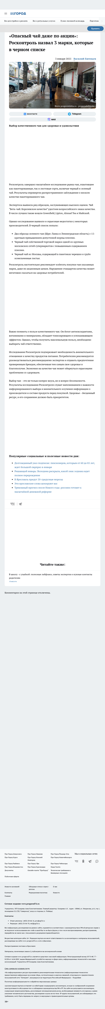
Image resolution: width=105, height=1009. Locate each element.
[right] (102, 21)
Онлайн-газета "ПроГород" (38, 870)
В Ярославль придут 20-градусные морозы (38, 479)
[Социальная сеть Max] (52, 119)
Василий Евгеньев (85, 58)
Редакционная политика (38, 893)
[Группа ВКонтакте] (30, 114)
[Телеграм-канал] (74, 114)
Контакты (8, 893)
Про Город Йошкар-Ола (60, 854)
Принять (95, 28)
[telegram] (21, 504)
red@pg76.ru (35, 923)
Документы (9, 870)
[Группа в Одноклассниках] (83, 861)
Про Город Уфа (33, 863)
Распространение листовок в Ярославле (20, 946)
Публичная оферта (12, 876)
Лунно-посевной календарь (72, 21)
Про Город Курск (11, 857)
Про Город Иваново (35, 854)
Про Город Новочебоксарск (61, 857)
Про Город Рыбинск (12, 863)
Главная (8, 896)
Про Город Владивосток (14, 867)
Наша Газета (55, 867)
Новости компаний (12, 887)
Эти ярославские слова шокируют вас (35, 483)
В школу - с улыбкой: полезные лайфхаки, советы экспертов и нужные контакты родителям (50, 577)
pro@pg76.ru (40, 921)
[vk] (12, 504)
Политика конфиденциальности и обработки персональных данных (31, 982)
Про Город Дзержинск (13, 854)
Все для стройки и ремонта (16, 21)
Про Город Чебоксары (59, 863)
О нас (55, 887)
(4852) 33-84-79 (23, 923)
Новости (56, 893)
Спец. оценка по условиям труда (17, 968)
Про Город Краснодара (36, 867)
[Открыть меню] (5, 13)
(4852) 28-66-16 (28, 921)
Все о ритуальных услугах (44, 21)
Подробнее (77, 978)
